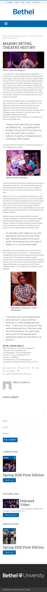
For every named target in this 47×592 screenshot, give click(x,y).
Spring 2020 (27, 374)
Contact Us (36, 2)
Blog (22, 2)
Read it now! (9, 480)
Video (28, 2)
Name (5, 421)
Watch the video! (11, 515)
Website (6, 434)
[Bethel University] (23, 12)
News (17, 2)
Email (5, 427)
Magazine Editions (17, 374)
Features (10, 2)
